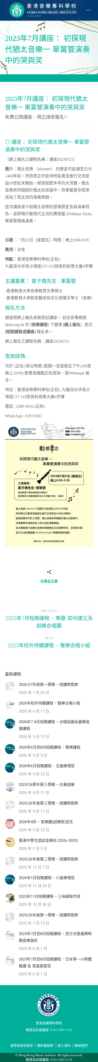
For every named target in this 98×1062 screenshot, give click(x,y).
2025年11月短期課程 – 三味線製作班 (49, 896)
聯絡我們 (81, 1045)
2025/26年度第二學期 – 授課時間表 (48, 859)
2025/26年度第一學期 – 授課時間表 (48, 915)
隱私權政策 (45, 1045)
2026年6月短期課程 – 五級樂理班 (47, 766)
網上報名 (64, 1045)
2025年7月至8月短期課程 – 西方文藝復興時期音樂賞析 (55, 937)
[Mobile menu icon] (89, 10)
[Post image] (10, 686)
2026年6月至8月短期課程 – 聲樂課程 (49, 747)
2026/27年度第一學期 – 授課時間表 (48, 684)
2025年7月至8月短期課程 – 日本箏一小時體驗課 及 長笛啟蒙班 (55, 962)
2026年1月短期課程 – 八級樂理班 (47, 878)
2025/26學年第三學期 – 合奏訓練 (46, 784)
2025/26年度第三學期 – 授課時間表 (48, 803)
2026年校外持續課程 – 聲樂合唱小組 (49, 703)
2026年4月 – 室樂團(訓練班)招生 (46, 822)
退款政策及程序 (21, 1045)
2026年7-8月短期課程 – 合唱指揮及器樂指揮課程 (54, 725)
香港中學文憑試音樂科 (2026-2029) (48, 840)
